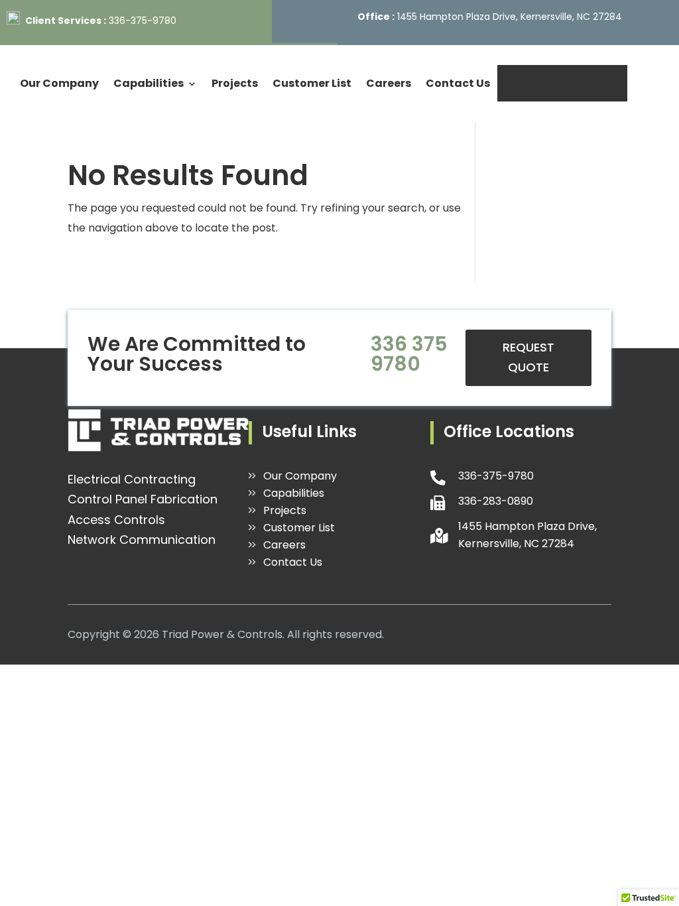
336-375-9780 (142, 20)
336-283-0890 (495, 501)
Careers (388, 83)
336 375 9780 (409, 354)
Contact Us (458, 83)
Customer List (312, 83)
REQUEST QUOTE (562, 83)
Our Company (59, 83)
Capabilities (148, 83)
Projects (235, 83)
